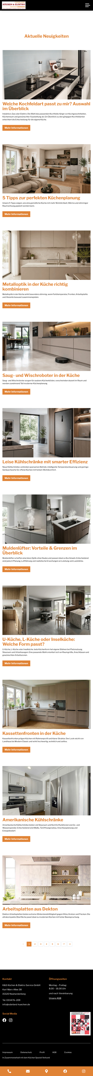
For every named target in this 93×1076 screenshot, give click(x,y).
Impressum (7, 1052)
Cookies (68, 1052)
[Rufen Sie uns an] (9, 1071)
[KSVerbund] (80, 1023)
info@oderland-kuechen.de (16, 1004)
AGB (54, 1052)
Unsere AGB (55, 998)
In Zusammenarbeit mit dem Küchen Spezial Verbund (26, 1057)
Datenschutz (26, 1052)
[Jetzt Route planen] (46, 1071)
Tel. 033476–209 (11, 1000)
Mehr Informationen (16, 127)
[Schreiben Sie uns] (28, 1071)
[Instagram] (83, 1071)
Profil (42, 1052)
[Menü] (87, 5)
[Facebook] (65, 1071)
